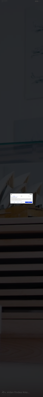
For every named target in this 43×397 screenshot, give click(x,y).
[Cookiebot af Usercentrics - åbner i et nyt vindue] (30, 194)
